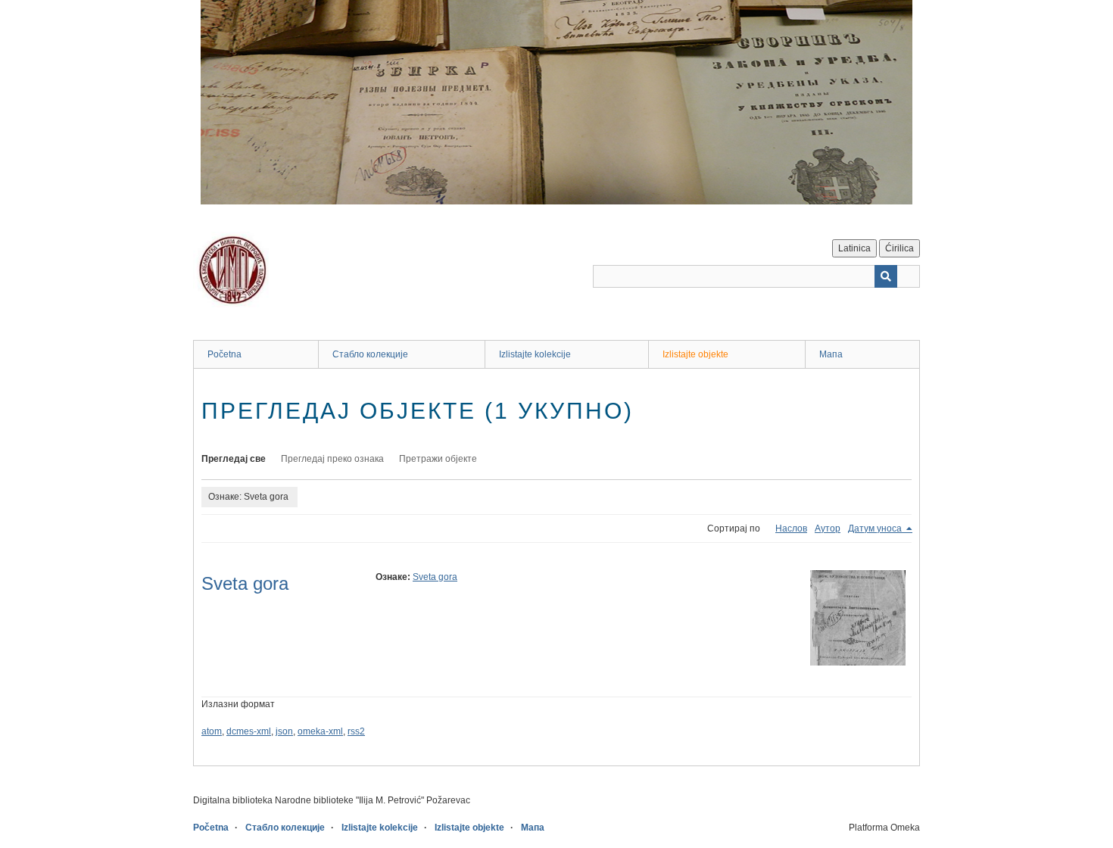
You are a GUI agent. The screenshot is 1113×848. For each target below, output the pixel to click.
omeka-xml (320, 731)
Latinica (854, 248)
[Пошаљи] (885, 276)
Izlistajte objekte (695, 354)
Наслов (791, 528)
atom (211, 731)
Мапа (831, 354)
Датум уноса (876, 528)
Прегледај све (233, 459)
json (284, 731)
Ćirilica (899, 248)
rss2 (356, 731)
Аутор (827, 528)
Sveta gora (244, 583)
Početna (224, 354)
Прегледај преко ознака (332, 459)
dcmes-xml (248, 731)
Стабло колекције (370, 354)
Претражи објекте (438, 459)
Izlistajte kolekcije (535, 354)
